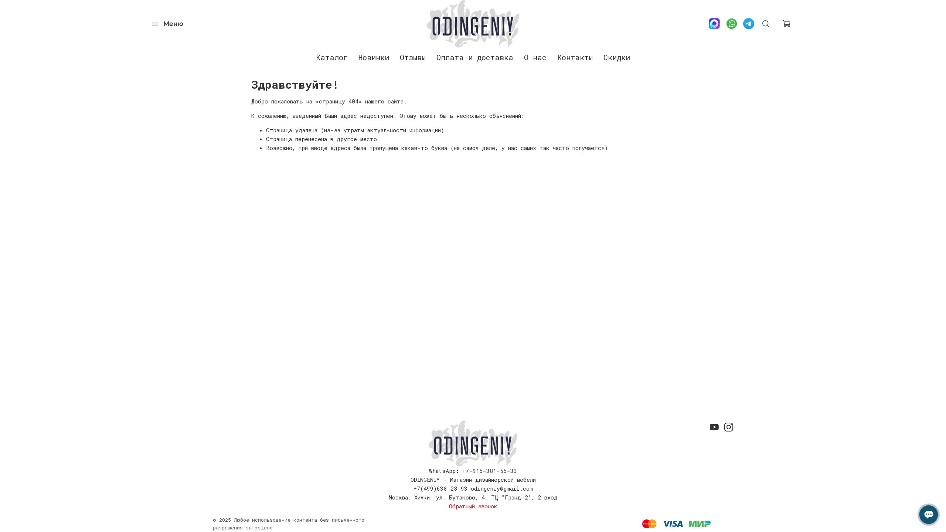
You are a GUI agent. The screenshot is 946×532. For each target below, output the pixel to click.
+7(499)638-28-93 (440, 488)
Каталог (332, 57)
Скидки (616, 57)
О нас (535, 57)
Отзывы (413, 57)
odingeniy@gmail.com (502, 488)
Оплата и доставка (474, 57)
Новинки (373, 57)
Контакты (575, 57)
